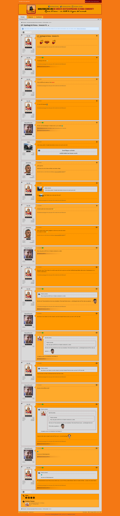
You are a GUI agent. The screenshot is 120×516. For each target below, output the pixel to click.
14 (96, 313)
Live (30, 505)
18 (96, 404)
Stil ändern (85, 512)
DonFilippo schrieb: (68, 150)
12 (96, 267)
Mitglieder (30, 17)
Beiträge (23, 49)
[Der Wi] (27, 504)
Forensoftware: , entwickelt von (60, 514)
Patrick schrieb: (44, 293)
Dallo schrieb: (48, 188)
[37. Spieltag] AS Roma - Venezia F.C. (34, 25)
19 (96, 448)
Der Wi (30, 504)
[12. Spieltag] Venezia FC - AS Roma (36, 503)
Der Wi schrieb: (48, 337)
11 (96, 247)
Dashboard (39, 17)
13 (96, 288)
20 (96, 467)
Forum (23, 17)
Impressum (31, 512)
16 (96, 363)
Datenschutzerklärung (23, 512)
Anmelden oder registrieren (24, 1)
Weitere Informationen (81, 28)
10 (96, 227)
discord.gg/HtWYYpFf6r (59, 171)
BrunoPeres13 (58, 128)
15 (96, 332)
